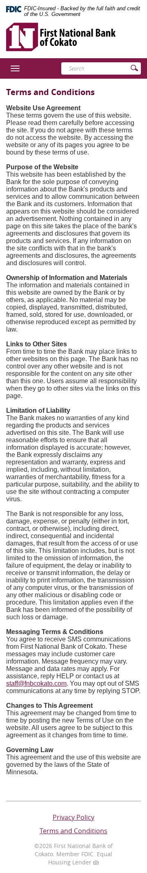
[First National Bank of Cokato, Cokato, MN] (61, 33)
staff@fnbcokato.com (36, 683)
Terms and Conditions (73, 830)
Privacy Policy (73, 817)
